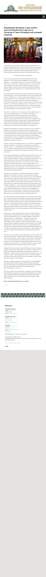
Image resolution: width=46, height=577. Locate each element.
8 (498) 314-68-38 (13, 317)
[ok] (7, 346)
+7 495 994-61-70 (12, 310)
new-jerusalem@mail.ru (12, 313)
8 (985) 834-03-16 (8, 328)
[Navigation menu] (43, 17)
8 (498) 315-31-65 (13, 326)
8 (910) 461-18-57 (8, 320)
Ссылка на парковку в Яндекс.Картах (12, 342)
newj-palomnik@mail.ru (12, 322)
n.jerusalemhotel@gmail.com (13, 329)
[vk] (6, 346)
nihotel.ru (9, 331)
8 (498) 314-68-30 (8, 319)
